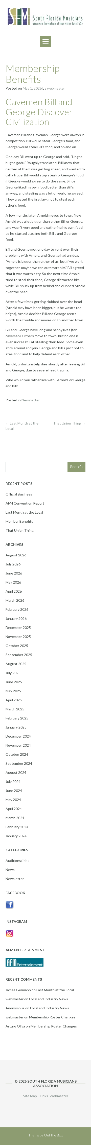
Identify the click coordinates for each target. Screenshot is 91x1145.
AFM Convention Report (25, 503)
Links (44, 1096)
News (10, 869)
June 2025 (14, 682)
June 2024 (14, 790)
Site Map (30, 1096)
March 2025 (15, 709)
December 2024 (18, 736)
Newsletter (30, 400)
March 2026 (15, 600)
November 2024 (18, 745)
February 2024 (17, 827)
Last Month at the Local (24, 512)
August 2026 (16, 555)
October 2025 (17, 645)
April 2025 (14, 700)
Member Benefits (19, 521)
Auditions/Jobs (17, 860)
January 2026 (16, 618)
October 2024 (17, 754)
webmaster (56, 88)
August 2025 (16, 664)
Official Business (19, 494)
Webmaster (59, 1096)
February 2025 (17, 718)
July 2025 (13, 673)
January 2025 (16, 727)
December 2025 (18, 627)
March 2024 (15, 818)
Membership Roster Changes (52, 1017)
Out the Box (53, 1135)
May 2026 (13, 582)
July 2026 (13, 564)
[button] (45, 41)
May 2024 (13, 799)
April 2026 (14, 591)
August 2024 (16, 772)
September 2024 (19, 763)
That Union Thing (69, 423)
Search (76, 466)
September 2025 (19, 655)
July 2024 (13, 781)
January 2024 (16, 836)
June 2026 (14, 573)
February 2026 (17, 609)
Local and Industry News (48, 999)
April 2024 (14, 809)
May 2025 (13, 691)
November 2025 (18, 636)
